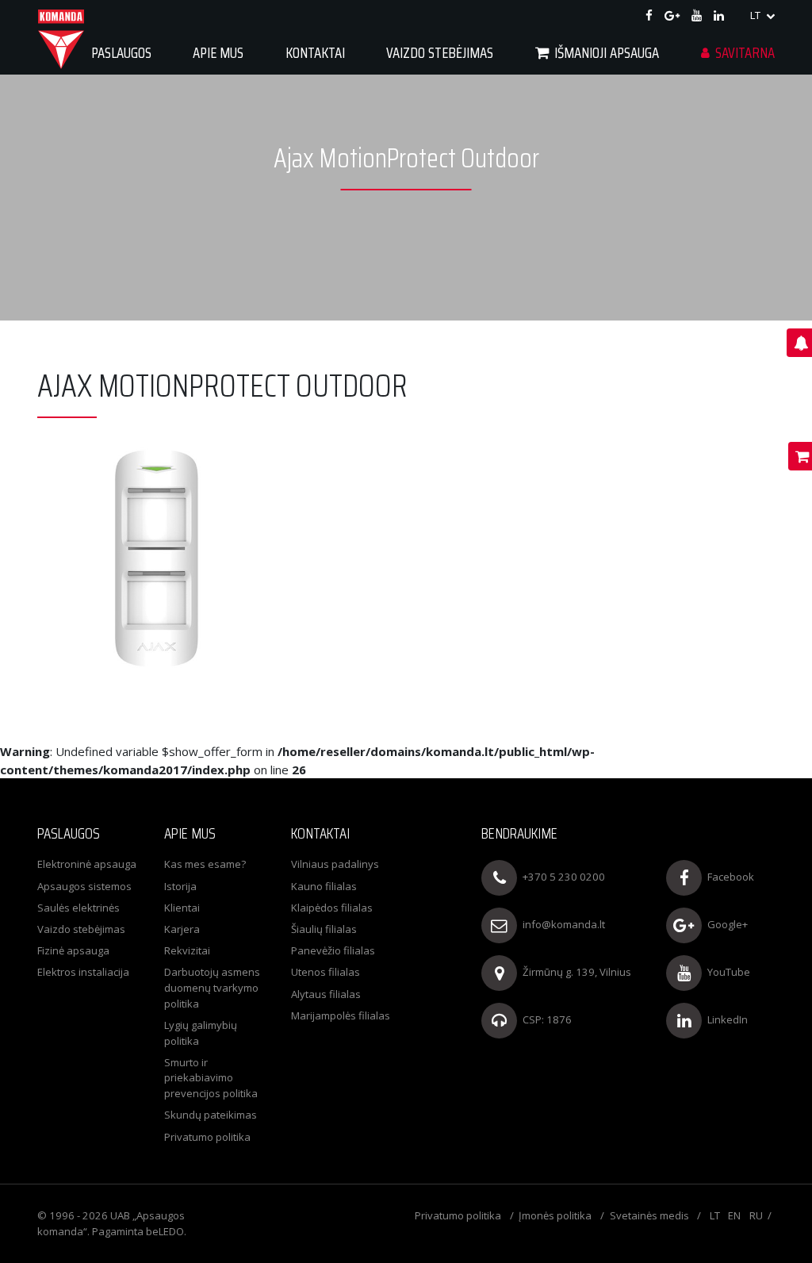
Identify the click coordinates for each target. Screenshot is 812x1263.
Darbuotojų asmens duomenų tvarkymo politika (212, 987)
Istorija (180, 886)
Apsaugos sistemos (84, 886)
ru (756, 1215)
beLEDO (165, 1231)
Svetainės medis (649, 1215)
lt (756, 15)
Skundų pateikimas (210, 1115)
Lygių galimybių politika (200, 1033)
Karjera (182, 929)
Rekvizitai (187, 950)
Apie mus (218, 52)
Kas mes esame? (205, 864)
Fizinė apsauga (73, 950)
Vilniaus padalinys (335, 864)
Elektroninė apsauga (86, 864)
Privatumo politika (207, 1137)
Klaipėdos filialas (332, 907)
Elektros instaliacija (83, 972)
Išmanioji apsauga (606, 52)
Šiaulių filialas (324, 929)
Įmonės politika (555, 1215)
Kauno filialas (324, 886)
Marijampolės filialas (340, 1015)
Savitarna (745, 52)
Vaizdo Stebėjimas (439, 52)
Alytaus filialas (326, 994)
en (734, 1215)
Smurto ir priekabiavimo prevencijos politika (211, 1077)
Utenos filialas (325, 972)
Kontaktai (315, 52)
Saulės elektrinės (78, 907)
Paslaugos (121, 52)
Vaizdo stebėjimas (81, 929)
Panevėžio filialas (333, 950)
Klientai (182, 907)
